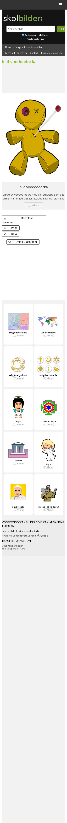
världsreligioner (48, 332)
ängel (18, 421)
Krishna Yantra (49, 421)
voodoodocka (34, 47)
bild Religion (17, 531)
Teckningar (30, 35)
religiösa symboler (18, 375)
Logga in (9, 53)
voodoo (32, 535)
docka (45, 535)
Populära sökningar (35, 39)
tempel (18, 460)
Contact (34, 53)
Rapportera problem (51, 53)
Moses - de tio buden (48, 506)
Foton (45, 35)
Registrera (22, 53)
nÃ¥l (39, 535)
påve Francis (18, 506)
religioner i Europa (18, 332)
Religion (19, 47)
